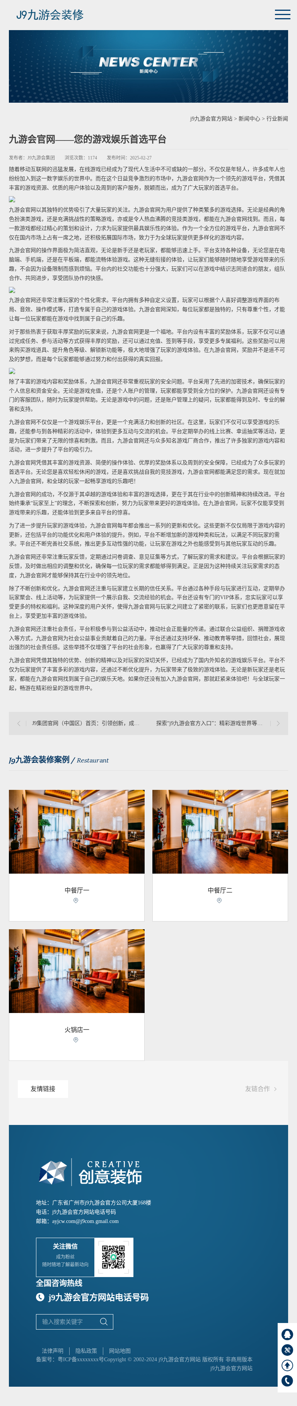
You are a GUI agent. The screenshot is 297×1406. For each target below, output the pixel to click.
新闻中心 (249, 119)
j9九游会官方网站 (211, 119)
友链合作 (262, 1090)
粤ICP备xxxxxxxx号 (81, 1359)
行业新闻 (277, 119)
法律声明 (52, 1351)
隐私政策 (86, 1351)
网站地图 (120, 1351)
